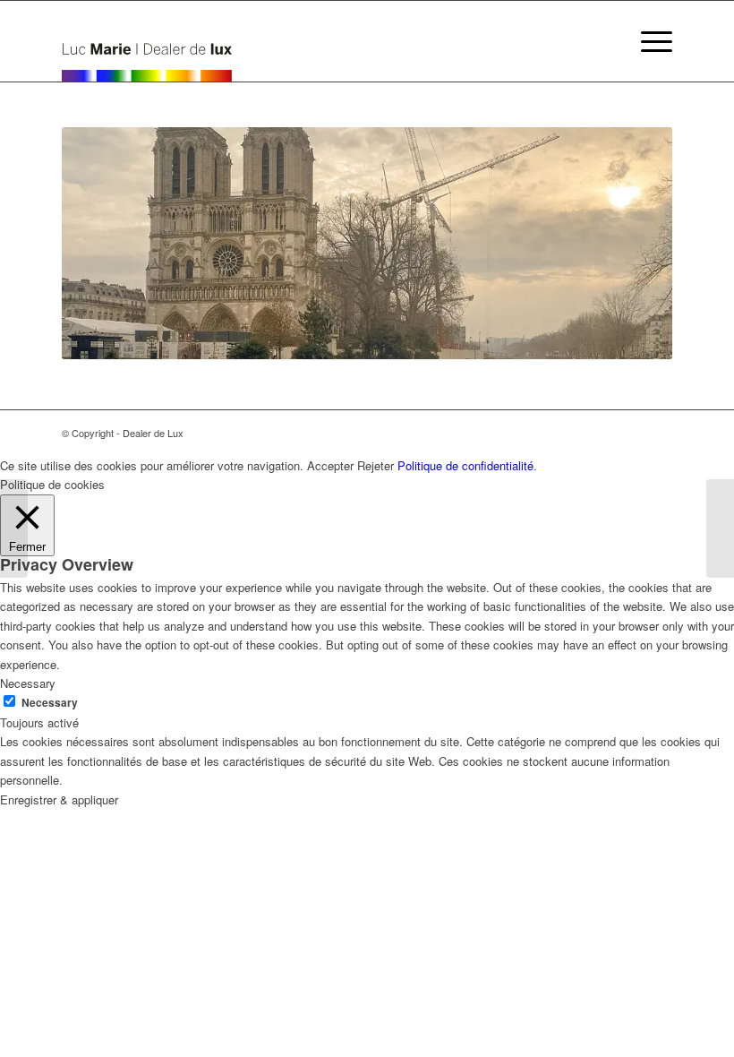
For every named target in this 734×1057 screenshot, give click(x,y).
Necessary (49, 702)
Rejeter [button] (375, 465)
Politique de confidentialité (465, 465)
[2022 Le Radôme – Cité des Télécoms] (14, 528)
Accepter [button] (330, 465)
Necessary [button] (27, 683)
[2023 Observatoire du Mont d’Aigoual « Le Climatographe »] (720, 528)
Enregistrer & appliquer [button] (59, 799)
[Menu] (647, 41)
